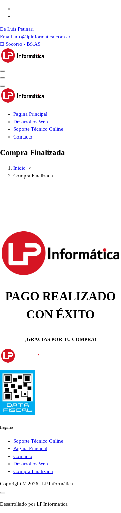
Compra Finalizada (33, 471)
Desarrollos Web (30, 121)
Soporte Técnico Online (38, 129)
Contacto (22, 137)
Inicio (19, 168)
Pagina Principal (30, 114)
